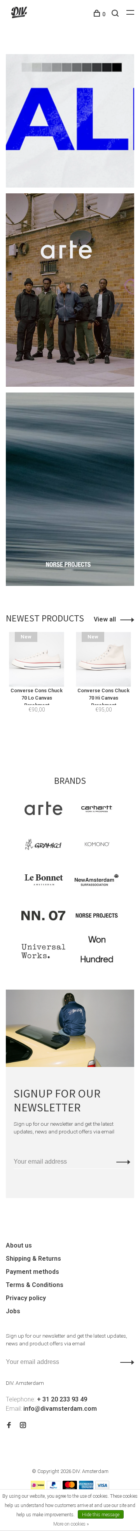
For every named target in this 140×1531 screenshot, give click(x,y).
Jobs (13, 1311)
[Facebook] (9, 1425)
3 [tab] (86, 739)
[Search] (116, 14)
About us (19, 1245)
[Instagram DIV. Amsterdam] (23, 1425)
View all (105, 619)
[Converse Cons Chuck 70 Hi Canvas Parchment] (103, 659)
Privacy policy (26, 1298)
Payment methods (32, 1271)
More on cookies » (71, 1524)
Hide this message (100, 1514)
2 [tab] (72, 739)
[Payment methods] (38, 1487)
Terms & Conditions (34, 1285)
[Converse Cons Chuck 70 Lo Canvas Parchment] (36, 659)
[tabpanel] (36, 682)
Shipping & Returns (33, 1258)
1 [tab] (58, 739)
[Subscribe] (121, 1161)
